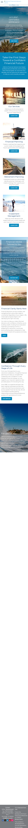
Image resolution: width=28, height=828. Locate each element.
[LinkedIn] (7, 820)
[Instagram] (12, 820)
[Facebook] (3, 820)
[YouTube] (10, 820)
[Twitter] (5, 820)
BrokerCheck (19, 819)
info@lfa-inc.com (8, 818)
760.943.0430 (10, 809)
